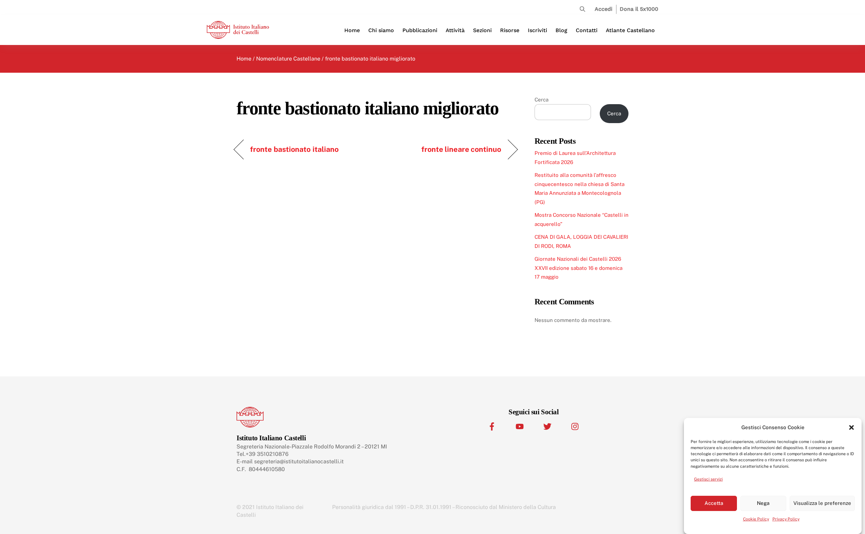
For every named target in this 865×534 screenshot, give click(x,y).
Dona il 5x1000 (639, 9)
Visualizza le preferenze (822, 503)
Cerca (541, 99)
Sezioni (482, 30)
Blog (561, 30)
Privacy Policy (785, 519)
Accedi (603, 9)
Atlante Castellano (630, 30)
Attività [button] (455, 30)
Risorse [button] (509, 30)
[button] (851, 427)
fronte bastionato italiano (294, 149)
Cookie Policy (756, 519)
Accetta (714, 503)
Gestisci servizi (708, 479)
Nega (763, 503)
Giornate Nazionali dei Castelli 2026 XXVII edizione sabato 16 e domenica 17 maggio (578, 268)
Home (352, 30)
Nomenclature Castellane (288, 58)
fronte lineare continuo (461, 149)
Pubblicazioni (419, 30)
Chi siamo (381, 30)
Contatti (586, 30)
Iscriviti (537, 30)
